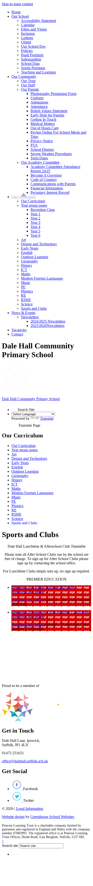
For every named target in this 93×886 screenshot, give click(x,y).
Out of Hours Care (45, 128)
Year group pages (34, 205)
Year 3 (35, 222)
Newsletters (30, 317)
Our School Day (33, 46)
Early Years (29, 248)
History (26, 265)
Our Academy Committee (40, 162)
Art (23, 240)
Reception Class (43, 210)
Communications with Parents (53, 184)
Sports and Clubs (34, 308)
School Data (30, 64)
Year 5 (35, 231)
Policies (27, 51)
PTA (34, 145)
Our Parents (30, 89)
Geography (29, 261)
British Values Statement (49, 111)
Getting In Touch (43, 119)
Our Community (23, 76)
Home (16, 12)
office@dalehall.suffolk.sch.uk (25, 761)
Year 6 (35, 235)
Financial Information (47, 188)
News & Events (23, 313)
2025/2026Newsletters (47, 326)
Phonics (27, 291)
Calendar (28, 25)
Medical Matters (43, 124)
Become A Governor (46, 175)
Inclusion (28, 33)
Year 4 (35, 227)
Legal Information (29, 809)
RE (23, 296)
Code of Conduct (44, 180)
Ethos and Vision (34, 29)
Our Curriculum (23, 197)
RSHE (26, 300)
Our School (20, 16)
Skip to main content (17, 4)
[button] (14, 408)
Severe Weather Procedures (51, 154)
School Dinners (42, 149)
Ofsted (26, 42)
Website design (13, 817)
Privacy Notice (42, 141)
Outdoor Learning (34, 257)
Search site (10, 846)
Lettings (27, 38)
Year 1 (35, 214)
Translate (47, 418)
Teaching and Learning (38, 72)
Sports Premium (33, 68)
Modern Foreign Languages (42, 278)
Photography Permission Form (53, 94)
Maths (25, 274)
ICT (24, 270)
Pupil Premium (32, 55)
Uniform (37, 98)
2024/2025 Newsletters (48, 321)
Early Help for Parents (47, 115)
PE (23, 287)
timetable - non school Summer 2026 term (42, 587)
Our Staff (28, 85)
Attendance (39, 107)
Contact (17, 334)
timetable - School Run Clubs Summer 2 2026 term (49, 612)
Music (25, 283)
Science (27, 304)
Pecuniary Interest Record (50, 192)
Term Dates (39, 158)
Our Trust (28, 81)
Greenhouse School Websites (52, 817)
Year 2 (35, 218)
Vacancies (18, 330)
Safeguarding (31, 59)
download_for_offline (27, 592)
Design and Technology (39, 244)
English (26, 253)
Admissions (39, 102)
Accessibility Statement (38, 21)
